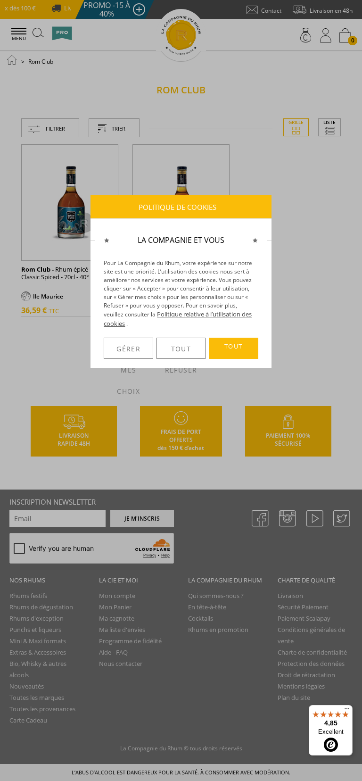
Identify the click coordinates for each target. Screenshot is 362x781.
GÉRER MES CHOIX (128, 351)
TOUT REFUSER (181, 351)
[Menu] (347, 710)
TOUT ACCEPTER (233, 350)
